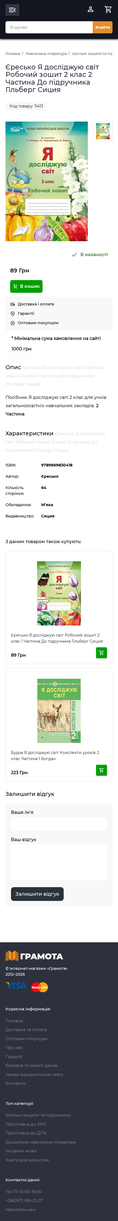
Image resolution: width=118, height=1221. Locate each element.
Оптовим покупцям (38, 322)
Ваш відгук (23, 839)
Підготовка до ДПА (26, 1133)
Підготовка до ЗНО (26, 1124)
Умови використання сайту (34, 1074)
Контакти (15, 1083)
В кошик (30, 286)
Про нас (14, 1047)
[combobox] (49, 27)
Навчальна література (46, 53)
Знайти (102, 27)
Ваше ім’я (22, 812)
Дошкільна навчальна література (40, 1142)
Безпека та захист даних (31, 1065)
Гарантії (26, 313)
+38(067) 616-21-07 (24, 1200)
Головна (12, 53)
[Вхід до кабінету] (90, 10)
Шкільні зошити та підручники (38, 1115)
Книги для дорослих (27, 1160)
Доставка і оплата (36, 304)
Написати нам (20, 1209)
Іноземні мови (20, 1150)
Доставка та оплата (26, 1029)
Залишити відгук (37, 894)
